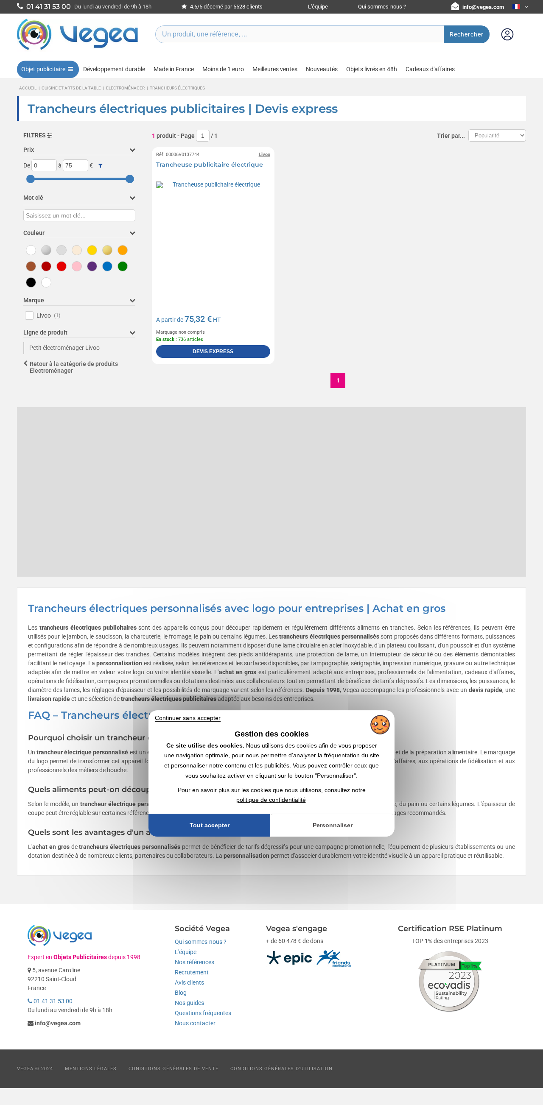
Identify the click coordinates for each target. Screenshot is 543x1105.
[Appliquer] (100, 165)
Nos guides (189, 1002)
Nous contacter (195, 1023)
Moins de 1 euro (223, 69)
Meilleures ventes (274, 69)
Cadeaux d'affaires (430, 69)
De (26, 165)
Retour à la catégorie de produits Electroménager (74, 367)
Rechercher (467, 34)
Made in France (174, 69)
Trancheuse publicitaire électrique (209, 164)
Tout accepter (210, 825)
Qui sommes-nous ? (382, 6)
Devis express (213, 351)
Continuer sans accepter (188, 717)
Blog (181, 992)
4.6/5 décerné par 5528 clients (226, 6)
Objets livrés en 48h (371, 69)
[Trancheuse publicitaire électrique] (213, 238)
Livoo (48, 315)
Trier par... (451, 136)
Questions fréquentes (203, 1013)
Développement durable (114, 69)
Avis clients (189, 982)
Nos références (194, 962)
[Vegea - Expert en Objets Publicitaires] (77, 49)
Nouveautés (322, 69)
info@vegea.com (483, 7)
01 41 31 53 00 (52, 1001)
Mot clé (33, 198)
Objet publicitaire (43, 69)
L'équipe (318, 6)
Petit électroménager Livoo (64, 347)
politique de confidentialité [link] (271, 800)
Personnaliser (333, 825)
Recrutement (192, 972)
